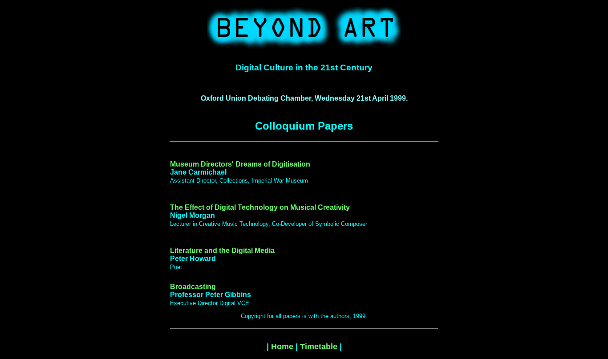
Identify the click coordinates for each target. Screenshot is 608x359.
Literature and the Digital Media (222, 250)
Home (282, 346)
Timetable (318, 346)
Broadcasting (193, 286)
